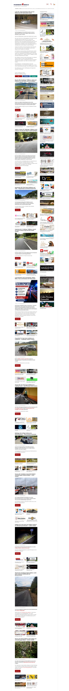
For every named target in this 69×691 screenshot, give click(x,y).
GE (30, 8)
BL (27, 8)
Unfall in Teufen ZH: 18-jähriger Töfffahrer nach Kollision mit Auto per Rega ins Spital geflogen (26, 130)
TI (47, 8)
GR (33, 8)
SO (43, 8)
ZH (52, 8)
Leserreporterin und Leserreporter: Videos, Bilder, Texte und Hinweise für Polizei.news (25, 278)
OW (39, 8)
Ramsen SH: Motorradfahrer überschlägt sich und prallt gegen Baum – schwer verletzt (25, 639)
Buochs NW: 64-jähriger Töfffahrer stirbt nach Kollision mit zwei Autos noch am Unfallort (26, 80)
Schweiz (20, 8)
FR (29, 8)
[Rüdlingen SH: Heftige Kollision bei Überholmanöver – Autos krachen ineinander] (26, 440)
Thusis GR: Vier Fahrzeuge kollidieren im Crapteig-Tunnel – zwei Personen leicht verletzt (26, 385)
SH (42, 8)
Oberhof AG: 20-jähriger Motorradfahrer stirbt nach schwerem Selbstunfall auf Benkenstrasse (25, 574)
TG (46, 8)
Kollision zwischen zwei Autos (23, 358)
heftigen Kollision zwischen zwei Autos (22, 547)
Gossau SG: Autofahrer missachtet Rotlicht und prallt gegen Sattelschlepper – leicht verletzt (25, 475)
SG (41, 8)
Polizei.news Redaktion (22, 30)
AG (22, 8)
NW (38, 8)
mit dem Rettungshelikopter (27, 667)
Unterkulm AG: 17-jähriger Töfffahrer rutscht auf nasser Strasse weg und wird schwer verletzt (25, 230)
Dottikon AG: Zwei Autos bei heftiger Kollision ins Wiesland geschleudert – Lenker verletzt (26, 525)
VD (49, 8)
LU (35, 8)
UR (48, 8)
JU (34, 8)
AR (23, 8)
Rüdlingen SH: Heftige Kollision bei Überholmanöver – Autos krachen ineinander (25, 434)
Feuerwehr (17, 8)
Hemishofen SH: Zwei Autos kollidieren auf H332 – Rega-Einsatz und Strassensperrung (25, 188)
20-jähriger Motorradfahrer (26, 612)
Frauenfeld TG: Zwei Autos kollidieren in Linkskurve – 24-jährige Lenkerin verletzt (24, 339)
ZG (53, 8)
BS (28, 8)
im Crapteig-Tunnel (18, 408)
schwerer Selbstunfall (20, 610)
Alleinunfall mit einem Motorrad (29, 662)
